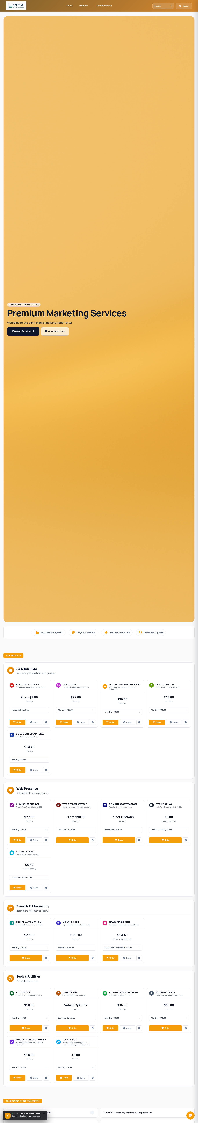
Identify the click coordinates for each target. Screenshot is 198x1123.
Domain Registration (123, 804)
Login (186, 6)
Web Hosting (164, 804)
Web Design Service (74, 804)
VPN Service (23, 992)
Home (69, 5)
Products (83, 5)
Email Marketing (120, 921)
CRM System (69, 684)
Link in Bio (69, 1039)
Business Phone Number (31, 1039)
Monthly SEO (70, 921)
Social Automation (28, 921)
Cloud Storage (25, 851)
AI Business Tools (27, 684)
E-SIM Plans (69, 992)
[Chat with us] (190, 1115)
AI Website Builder (27, 804)
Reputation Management (125, 684)
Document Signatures (30, 733)
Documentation (104, 5)
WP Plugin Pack (165, 992)
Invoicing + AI (165, 684)
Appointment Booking (123, 992)
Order (18, 722)
